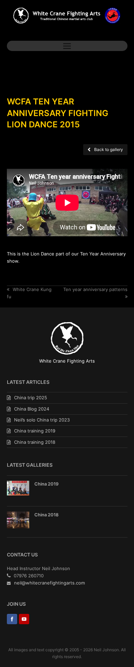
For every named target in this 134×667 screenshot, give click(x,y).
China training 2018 (34, 442)
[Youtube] (24, 620)
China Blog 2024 (31, 409)
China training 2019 (34, 430)
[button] (67, 46)
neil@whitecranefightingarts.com (49, 583)
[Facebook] (12, 620)
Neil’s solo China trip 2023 (42, 420)
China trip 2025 (30, 397)
